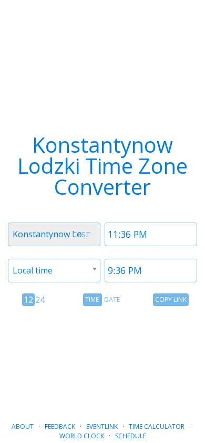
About (23, 426)
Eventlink (102, 426)
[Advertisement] (102, 359)
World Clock (81, 435)
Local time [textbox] (33, 270)
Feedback (60, 426)
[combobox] (54, 234)
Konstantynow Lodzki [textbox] (55, 234)
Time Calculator (156, 426)
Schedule (130, 435)
